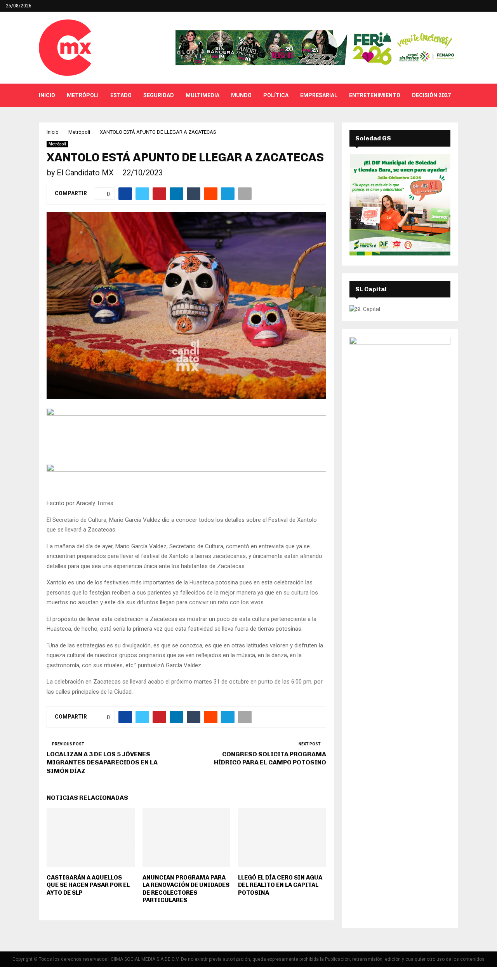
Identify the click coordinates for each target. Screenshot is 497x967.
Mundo (241, 95)
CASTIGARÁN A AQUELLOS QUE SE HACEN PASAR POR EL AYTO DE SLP (88, 885)
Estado (121, 95)
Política (275, 95)
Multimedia (202, 95)
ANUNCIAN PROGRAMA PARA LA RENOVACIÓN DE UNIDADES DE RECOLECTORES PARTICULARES (185, 889)
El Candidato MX (85, 172)
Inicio (47, 95)
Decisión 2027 (431, 95)
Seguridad (158, 95)
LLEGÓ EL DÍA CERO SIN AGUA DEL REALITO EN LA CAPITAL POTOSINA (280, 885)
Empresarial (318, 95)
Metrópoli (83, 95)
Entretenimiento (374, 95)
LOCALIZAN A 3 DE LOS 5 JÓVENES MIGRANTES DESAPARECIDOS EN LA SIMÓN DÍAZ (102, 762)
